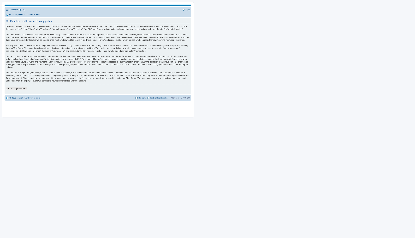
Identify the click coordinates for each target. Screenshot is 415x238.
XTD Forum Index (32, 98)
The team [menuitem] (142, 98)
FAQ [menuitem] (23, 10)
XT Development (16, 98)
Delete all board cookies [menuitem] (159, 98)
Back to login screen (16, 88)
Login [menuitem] (187, 10)
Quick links (13, 10)
